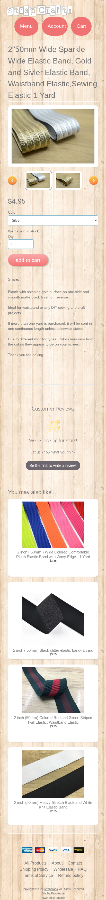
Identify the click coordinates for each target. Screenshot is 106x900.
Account (57, 26)
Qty (11, 237)
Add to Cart (28, 260)
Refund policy (70, 875)
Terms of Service (38, 875)
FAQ (82, 869)
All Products (35, 863)
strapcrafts (51, 888)
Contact (75, 863)
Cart (81, 26)
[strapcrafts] (53, 14)
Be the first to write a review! (53, 465)
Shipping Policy (34, 869)
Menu (26, 26)
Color (12, 212)
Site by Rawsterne (53, 893)
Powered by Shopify (53, 897)
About (57, 863)
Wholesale (63, 869)
